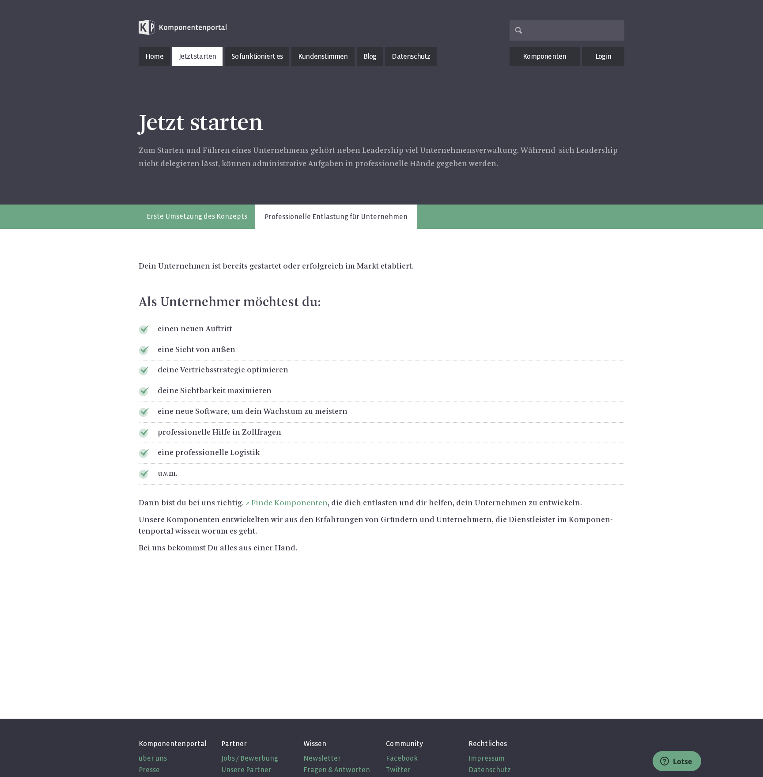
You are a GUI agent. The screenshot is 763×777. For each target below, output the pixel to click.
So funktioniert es (257, 56)
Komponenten (544, 56)
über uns (153, 758)
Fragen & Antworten (336, 769)
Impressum (486, 758)
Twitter (398, 769)
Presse (149, 769)
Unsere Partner (246, 769)
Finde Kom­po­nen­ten (289, 503)
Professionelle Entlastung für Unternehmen (336, 216)
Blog (370, 56)
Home (154, 56)
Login (603, 56)
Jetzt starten (197, 56)
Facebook (402, 758)
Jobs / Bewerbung (249, 758)
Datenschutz (411, 56)
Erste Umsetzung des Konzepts (197, 216)
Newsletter (322, 758)
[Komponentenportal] (183, 27)
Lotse (681, 761)
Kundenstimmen (323, 56)
